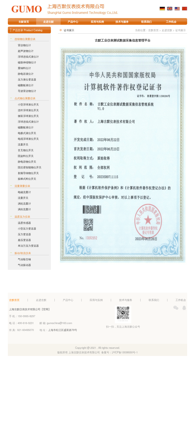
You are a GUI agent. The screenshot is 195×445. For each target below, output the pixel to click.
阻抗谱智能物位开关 (29, 167)
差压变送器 (24, 240)
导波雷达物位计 (27, 91)
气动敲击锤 (24, 259)
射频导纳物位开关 (28, 173)
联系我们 (146, 21)
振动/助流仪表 (23, 253)
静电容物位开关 (27, 161)
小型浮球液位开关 (28, 104)
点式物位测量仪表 (25, 98)
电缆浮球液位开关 (28, 138)
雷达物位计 (24, 45)
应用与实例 (97, 21)
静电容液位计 (26, 73)
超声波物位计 (26, 51)
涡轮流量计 (24, 203)
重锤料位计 (24, 68)
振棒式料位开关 (27, 178)
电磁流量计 (24, 192)
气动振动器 (24, 265)
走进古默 (48, 21)
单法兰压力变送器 (28, 245)
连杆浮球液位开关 (28, 110)
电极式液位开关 (27, 133)
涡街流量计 (24, 209)
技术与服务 (122, 21)
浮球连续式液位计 (28, 56)
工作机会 (171, 21)
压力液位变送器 (27, 79)
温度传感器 (24, 223)
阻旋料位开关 (26, 156)
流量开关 (23, 144)
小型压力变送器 (27, 228)
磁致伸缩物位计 (27, 62)
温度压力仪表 (22, 216)
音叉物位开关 (26, 150)
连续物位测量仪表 (25, 39)
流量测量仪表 (22, 186)
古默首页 (24, 21)
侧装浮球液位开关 (28, 116)
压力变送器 (24, 234)
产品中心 (73, 21)
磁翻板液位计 (26, 85)
